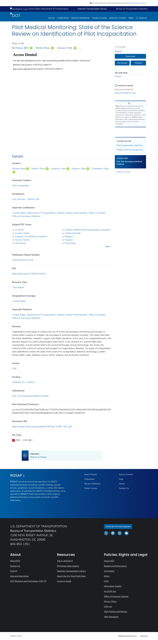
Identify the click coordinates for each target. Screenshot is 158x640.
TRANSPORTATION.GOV (127, 636)
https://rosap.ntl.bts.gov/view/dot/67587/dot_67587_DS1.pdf (42, 426)
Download (130, 56)
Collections (63, 17)
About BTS (15, 560)
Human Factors (22, 239)
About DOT (109, 560)
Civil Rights (109, 571)
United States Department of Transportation (48, 8)
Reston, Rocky (43, 47)
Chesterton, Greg (100, 168)
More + (108, 246)
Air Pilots (19, 229)
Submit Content (117, 17)
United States (19, 301)
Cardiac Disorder (73, 233)
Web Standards (111, 616)
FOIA (106, 581)
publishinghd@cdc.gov (125, 92)
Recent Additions (80, 17)
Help (131, 17)
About (122, 483)
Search (143, 17)
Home (51, 17)
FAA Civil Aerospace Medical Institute (30, 395)
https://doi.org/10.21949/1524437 (29, 273)
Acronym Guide (64, 581)
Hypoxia (69, 239)
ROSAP (16, 475)
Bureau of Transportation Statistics (132, 8)
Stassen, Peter (79, 168)
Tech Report (18, 287)
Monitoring (20, 243)
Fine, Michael (18, 199)
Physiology (70, 243)
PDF (14, 368)
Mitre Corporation (20, 185)
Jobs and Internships (19, 576)
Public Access (99, 17)
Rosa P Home (90, 474)
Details (118, 76)
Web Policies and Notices (115, 611)
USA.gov (108, 606)
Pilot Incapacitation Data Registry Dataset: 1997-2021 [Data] (130, 145)
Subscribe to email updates (118, 526)
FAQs (12, 571)
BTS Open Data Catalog (68, 566)
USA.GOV (144, 636)
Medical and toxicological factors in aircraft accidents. (130, 149)
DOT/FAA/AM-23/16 (22, 260)
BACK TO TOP (123, 172)
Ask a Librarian (64, 560)
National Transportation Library (71, 571)
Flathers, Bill (33, 199)
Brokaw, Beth (22, 47)
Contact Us (124, 488)
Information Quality (113, 586)
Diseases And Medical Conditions (31, 236)
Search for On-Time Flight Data (71, 576)
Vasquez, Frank (64, 47)
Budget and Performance (115, 566)
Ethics (106, 576)
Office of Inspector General (116, 596)
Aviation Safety (22, 233)
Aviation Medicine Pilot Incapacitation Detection (88, 229)
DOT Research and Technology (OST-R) (28, 581)
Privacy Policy (110, 601)
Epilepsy (69, 236)
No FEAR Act (110, 591)
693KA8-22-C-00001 (23, 382)
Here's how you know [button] (138, 3)
